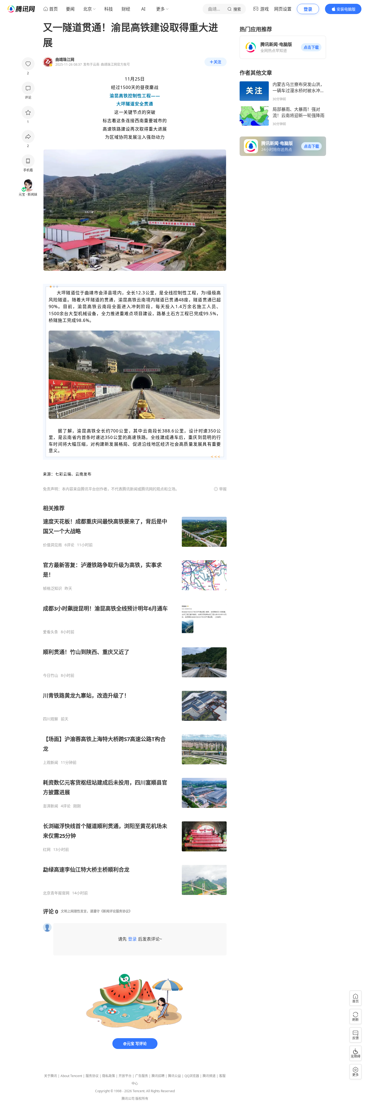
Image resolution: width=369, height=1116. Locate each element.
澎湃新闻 (50, 806)
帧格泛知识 (52, 588)
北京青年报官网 (56, 893)
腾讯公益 (174, 1076)
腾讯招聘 (158, 1076)
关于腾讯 (50, 1076)
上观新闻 (50, 762)
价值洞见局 (52, 545)
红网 (47, 849)
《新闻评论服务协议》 (116, 911)
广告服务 (141, 1076)
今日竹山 (50, 675)
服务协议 (92, 1076)
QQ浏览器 (192, 1076)
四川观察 (50, 719)
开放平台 (125, 1076)
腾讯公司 (128, 1098)
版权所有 (141, 1098)
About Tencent (71, 1076)
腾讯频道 (209, 1076)
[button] (311, 47)
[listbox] (135, 700)
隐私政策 (108, 1076)
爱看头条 (50, 632)
